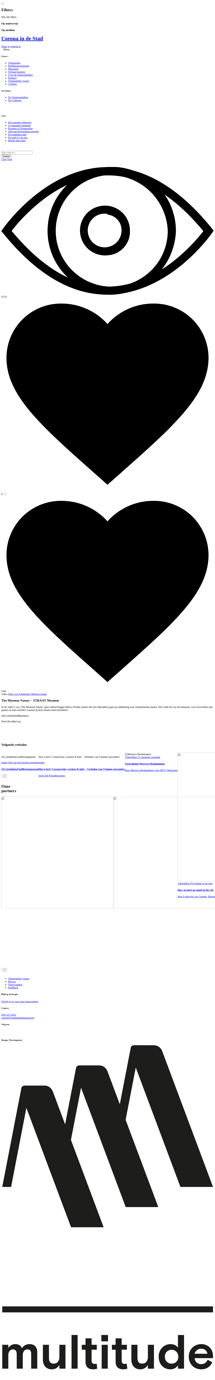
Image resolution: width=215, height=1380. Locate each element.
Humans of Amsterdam (20, 128)
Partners (12, 78)
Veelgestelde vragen (18, 81)
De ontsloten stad (17, 134)
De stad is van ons (17, 137)
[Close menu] (2, 3)
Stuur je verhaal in (11, 46)
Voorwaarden (15, 984)
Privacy (12, 981)
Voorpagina (14, 62)
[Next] (5, 776)
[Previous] (2, 776)
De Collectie (14, 100)
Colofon (12, 84)
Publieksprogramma (18, 65)
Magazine (13, 68)
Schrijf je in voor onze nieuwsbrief (20, 1001)
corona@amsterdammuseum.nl (17, 1017)
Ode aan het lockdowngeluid (23, 131)
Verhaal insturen (16, 72)
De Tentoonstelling (18, 97)
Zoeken (6, 156)
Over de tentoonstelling (20, 75)
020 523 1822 (8, 1014)
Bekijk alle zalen (17, 140)
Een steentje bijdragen (19, 122)
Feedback (13, 987)
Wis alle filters (8, 17)
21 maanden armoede (19, 125)
